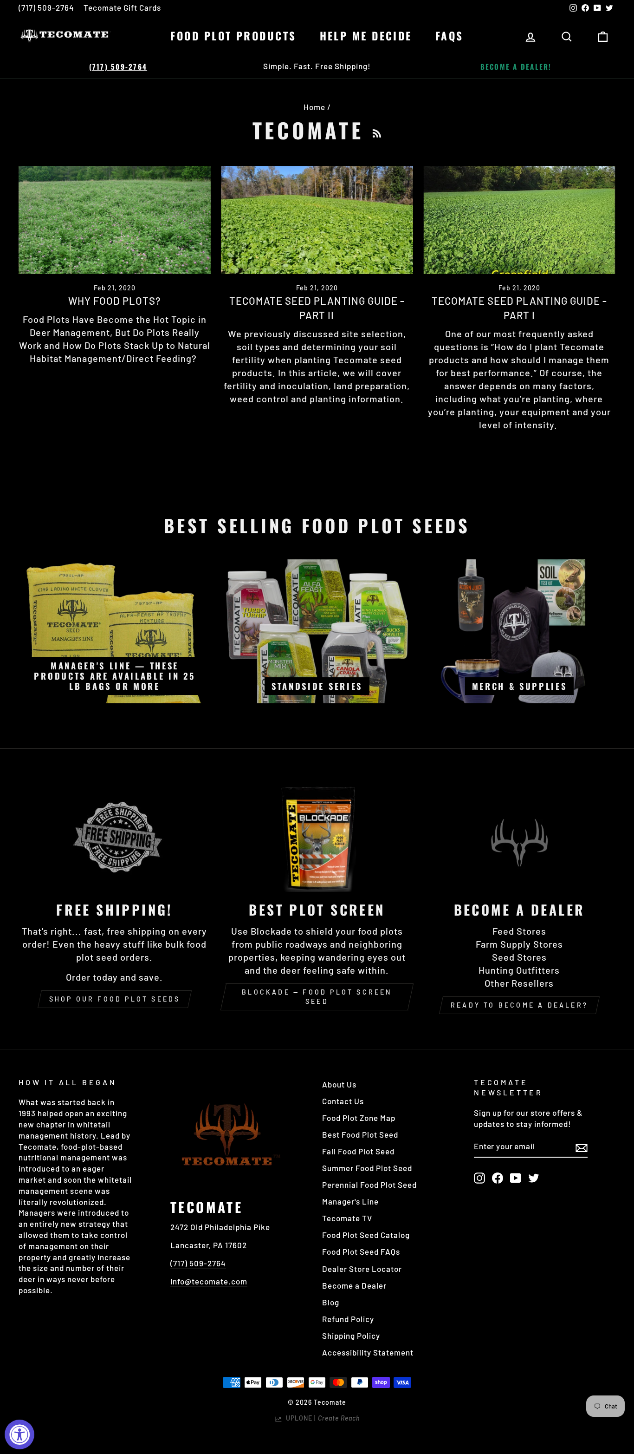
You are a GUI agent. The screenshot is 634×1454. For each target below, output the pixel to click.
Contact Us (343, 1101)
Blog (330, 1302)
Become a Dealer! (516, 66)
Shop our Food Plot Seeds (115, 999)
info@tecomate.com (208, 1281)
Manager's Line (350, 1201)
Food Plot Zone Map (358, 1117)
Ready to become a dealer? (519, 1005)
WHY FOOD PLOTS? (114, 301)
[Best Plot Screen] (317, 838)
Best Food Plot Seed (360, 1134)
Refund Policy (348, 1318)
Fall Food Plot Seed (358, 1151)
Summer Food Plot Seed (367, 1167)
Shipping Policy (351, 1335)
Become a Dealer (354, 1285)
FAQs (449, 36)
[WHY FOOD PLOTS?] (115, 220)
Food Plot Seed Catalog (366, 1234)
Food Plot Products (233, 36)
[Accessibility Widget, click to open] (19, 1434)
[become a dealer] (519, 838)
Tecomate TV (347, 1218)
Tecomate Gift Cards (122, 7)
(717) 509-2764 (46, 7)
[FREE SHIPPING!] (115, 838)
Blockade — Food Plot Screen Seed (317, 996)
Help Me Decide (366, 36)
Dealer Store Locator (362, 1268)
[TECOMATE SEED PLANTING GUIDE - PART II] (317, 220)
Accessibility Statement (368, 1352)
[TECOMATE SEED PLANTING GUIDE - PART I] (519, 220)
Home (314, 106)
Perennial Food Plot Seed (369, 1184)
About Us (339, 1084)
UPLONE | (321, 1418)
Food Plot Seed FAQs (361, 1251)
